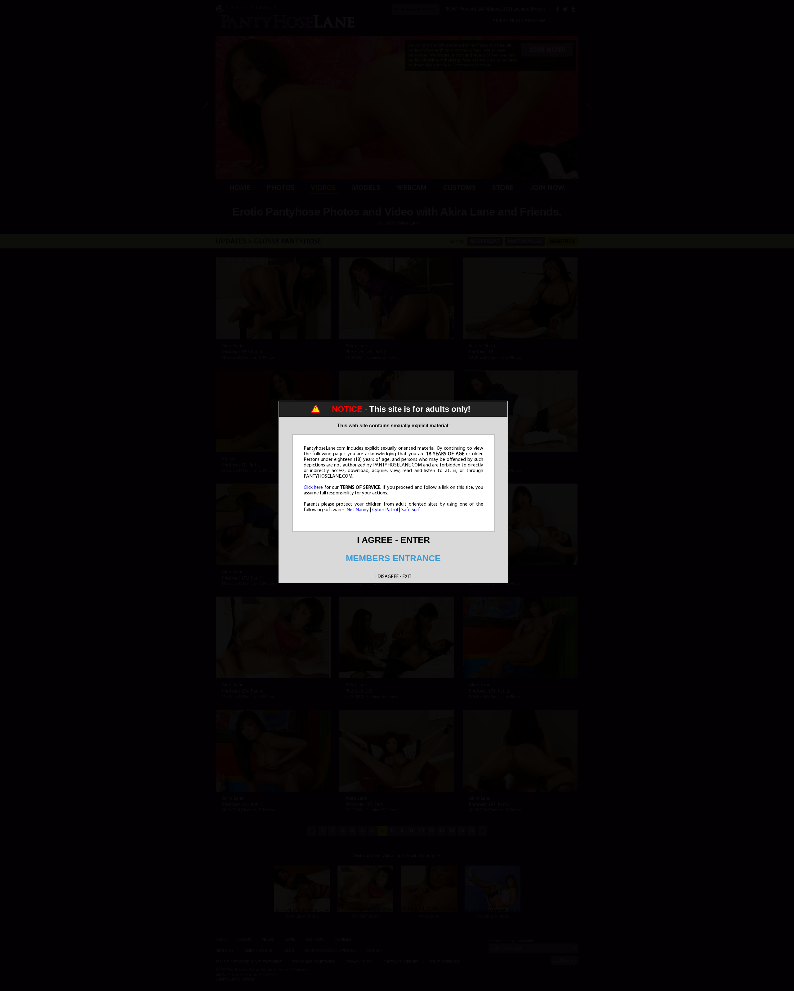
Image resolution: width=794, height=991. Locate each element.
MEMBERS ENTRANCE (393, 558)
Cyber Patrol (385, 509)
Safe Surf (410, 509)
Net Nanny (357, 509)
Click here (313, 487)
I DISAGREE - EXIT (393, 576)
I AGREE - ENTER (393, 540)
